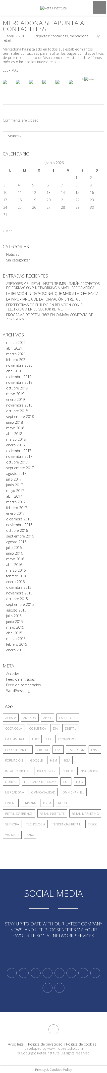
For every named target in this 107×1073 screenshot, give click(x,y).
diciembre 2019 (18, 376)
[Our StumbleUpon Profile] (59, 988)
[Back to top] (53, 1029)
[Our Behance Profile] (59, 973)
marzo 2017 (16, 502)
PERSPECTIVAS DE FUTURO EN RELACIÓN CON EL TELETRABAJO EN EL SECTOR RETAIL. (45, 307)
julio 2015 (14, 615)
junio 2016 (14, 553)
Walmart (12, 835)
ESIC (58, 750)
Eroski (42, 750)
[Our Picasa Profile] (48, 988)
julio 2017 (14, 479)
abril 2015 (14, 633)
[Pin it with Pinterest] (48, 86)
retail (63, 803)
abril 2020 (14, 371)
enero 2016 (15, 581)
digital (70, 728)
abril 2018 (14, 433)
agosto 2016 (16, 541)
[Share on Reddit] (35, 86)
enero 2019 (15, 399)
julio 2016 (14, 547)
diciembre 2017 (18, 450)
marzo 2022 (16, 342)
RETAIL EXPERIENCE (19, 814)
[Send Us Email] (83, 973)
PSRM (47, 803)
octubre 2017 (17, 462)
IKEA (67, 760)
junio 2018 (14, 422)
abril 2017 (14, 496)
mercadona (79, 36)
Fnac (95, 750)
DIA (55, 728)
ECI (48, 739)
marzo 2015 (16, 638)
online (10, 803)
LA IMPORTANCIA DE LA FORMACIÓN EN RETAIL (43, 299)
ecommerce (67, 739)
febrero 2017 (16, 507)
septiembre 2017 (20, 467)
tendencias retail (66, 824)
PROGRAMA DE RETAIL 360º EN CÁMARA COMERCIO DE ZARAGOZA (49, 316)
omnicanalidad (43, 792)
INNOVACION (89, 771)
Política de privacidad (45, 1044)
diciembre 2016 (18, 519)
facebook (76, 750)
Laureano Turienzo (40, 782)
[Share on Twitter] (22, 86)
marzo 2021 (16, 354)
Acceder (12, 673)
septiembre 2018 (20, 416)
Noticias (12, 254)
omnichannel (73, 792)
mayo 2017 (15, 490)
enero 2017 (15, 513)
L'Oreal (11, 782)
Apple (47, 718)
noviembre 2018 (19, 405)
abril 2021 (14, 348)
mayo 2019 (15, 393)
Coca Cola (13, 728)
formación (14, 760)
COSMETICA (37, 728)
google (36, 760)
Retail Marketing (85, 814)
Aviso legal (16, 1044)
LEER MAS (10, 70)
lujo (79, 782)
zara (30, 835)
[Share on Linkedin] (61, 86)
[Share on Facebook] (9, 86)
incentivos (45, 771)
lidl (66, 782)
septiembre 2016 (20, 536)
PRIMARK (29, 803)
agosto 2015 (16, 610)
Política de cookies (81, 1044)
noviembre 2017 (19, 456)
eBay (35, 739)
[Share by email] (75, 86)
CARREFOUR (68, 718)
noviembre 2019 (19, 382)
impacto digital (17, 771)
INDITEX (67, 771)
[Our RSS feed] (48, 973)
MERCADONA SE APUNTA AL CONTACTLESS (45, 25)
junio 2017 (14, 485)
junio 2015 (14, 621)
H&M (53, 760)
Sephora (12, 824)
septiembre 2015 (20, 604)
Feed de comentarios (23, 685)
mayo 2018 (15, 428)
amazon (29, 718)
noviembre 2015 (19, 593)
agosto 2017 (16, 473)
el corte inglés (17, 750)
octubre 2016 (17, 530)
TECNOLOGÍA (35, 824)
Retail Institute (52, 814)
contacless (59, 36)
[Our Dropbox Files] (71, 973)
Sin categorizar (18, 260)
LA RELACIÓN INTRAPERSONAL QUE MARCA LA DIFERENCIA (52, 293)
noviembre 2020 (19, 365)
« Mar (7, 231)
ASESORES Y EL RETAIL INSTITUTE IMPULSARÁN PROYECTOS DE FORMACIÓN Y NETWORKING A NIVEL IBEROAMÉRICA (53, 285)
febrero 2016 (16, 576)
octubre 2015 (17, 598)
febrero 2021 (16, 359)
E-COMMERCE (15, 739)
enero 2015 (15, 650)
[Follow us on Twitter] (12, 973)
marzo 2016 (16, 570)
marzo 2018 (16, 439)
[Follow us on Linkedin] (24, 973)
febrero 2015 (16, 644)
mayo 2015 (15, 627)
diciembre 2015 (18, 587)
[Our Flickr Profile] (95, 973)
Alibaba (10, 718)
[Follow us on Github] (36, 973)
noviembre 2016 (19, 524)
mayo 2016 (15, 559)
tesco (93, 824)
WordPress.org (18, 690)
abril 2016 (14, 564)
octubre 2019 (17, 388)
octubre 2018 (17, 411)
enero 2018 (15, 445)
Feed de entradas (20, 679)
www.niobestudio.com (65, 1048)
